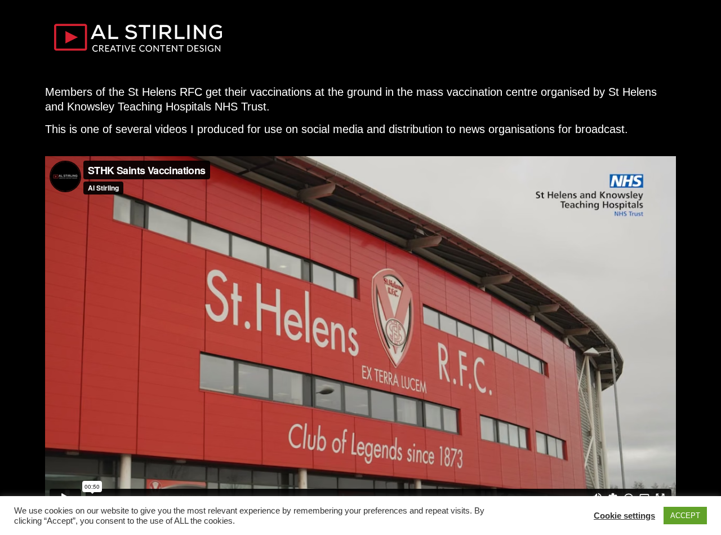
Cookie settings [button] (624, 515)
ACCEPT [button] (685, 515)
